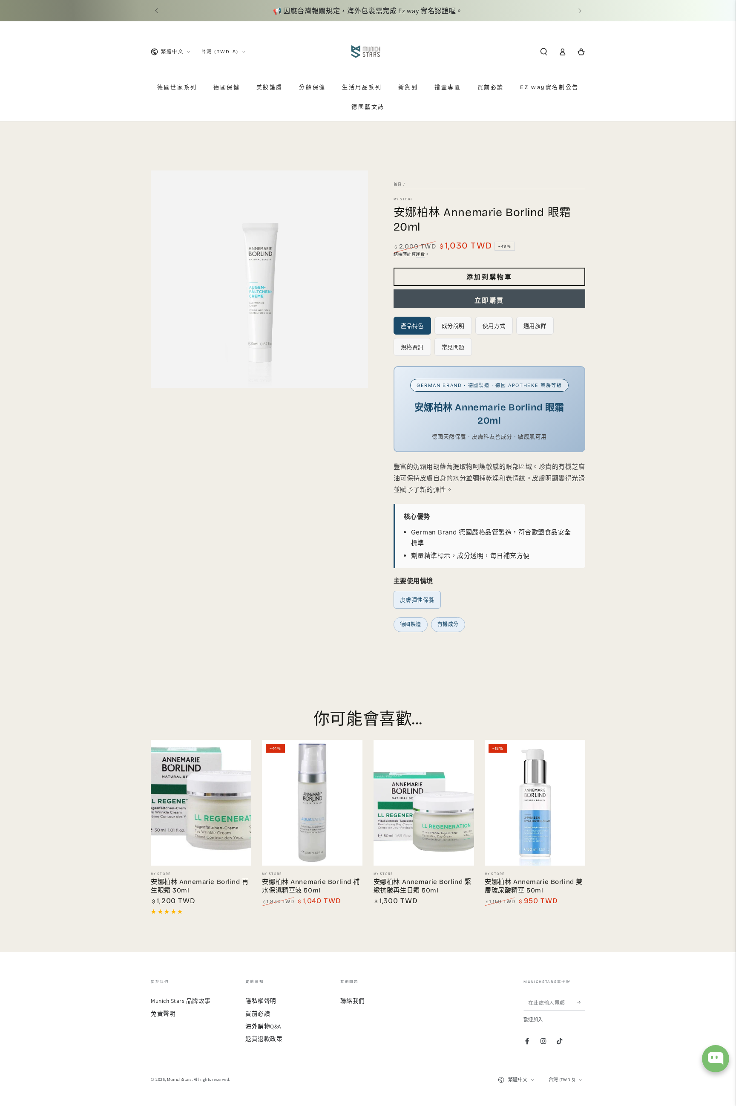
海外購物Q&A (263, 1026)
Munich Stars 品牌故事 (181, 1001)
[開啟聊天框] (715, 1058)
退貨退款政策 (263, 1038)
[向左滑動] (157, 11)
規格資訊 (412, 347)
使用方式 (494, 325)
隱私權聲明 (260, 1001)
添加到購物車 (489, 277)
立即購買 (489, 300)
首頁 (398, 184)
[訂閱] (581, 1002)
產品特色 (412, 325)
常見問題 (453, 347)
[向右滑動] (579, 11)
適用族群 (534, 325)
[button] (543, 52)
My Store (403, 198)
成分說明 (453, 325)
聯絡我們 (352, 1001)
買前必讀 (257, 1013)
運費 (420, 254)
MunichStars (179, 1079)
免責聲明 (163, 1013)
